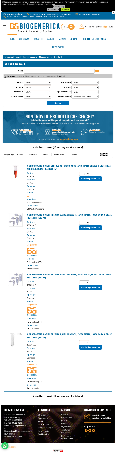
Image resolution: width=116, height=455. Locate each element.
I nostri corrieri (44, 424)
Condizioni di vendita (43, 419)
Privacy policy (44, 431)
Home (12, 38)
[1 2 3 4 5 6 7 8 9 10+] (84, 174)
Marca (20, 82)
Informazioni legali (45, 427)
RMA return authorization (67, 437)
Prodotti (38, 38)
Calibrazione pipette (66, 419)
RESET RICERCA (64, 96)
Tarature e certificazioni (66, 431)
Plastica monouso (32, 76)
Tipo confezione (64, 92)
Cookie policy (58, 7)
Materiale (18, 92)
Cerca (20, 71)
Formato (67, 87)
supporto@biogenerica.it (89, 14)
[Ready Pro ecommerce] (58, 451)
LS (28, 196)
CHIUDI (113, 12)
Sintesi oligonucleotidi (67, 425)
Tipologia (19, 87)
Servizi (62, 38)
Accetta (65, 9)
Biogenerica (32, 245)
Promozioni (58, 47)
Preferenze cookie (8, 447)
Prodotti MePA (17, 96)
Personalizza (53, 9)
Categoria (66, 82)
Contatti (74, 38)
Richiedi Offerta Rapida (94, 38)
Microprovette (49, 76)
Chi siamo (24, 38)
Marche (50, 38)
